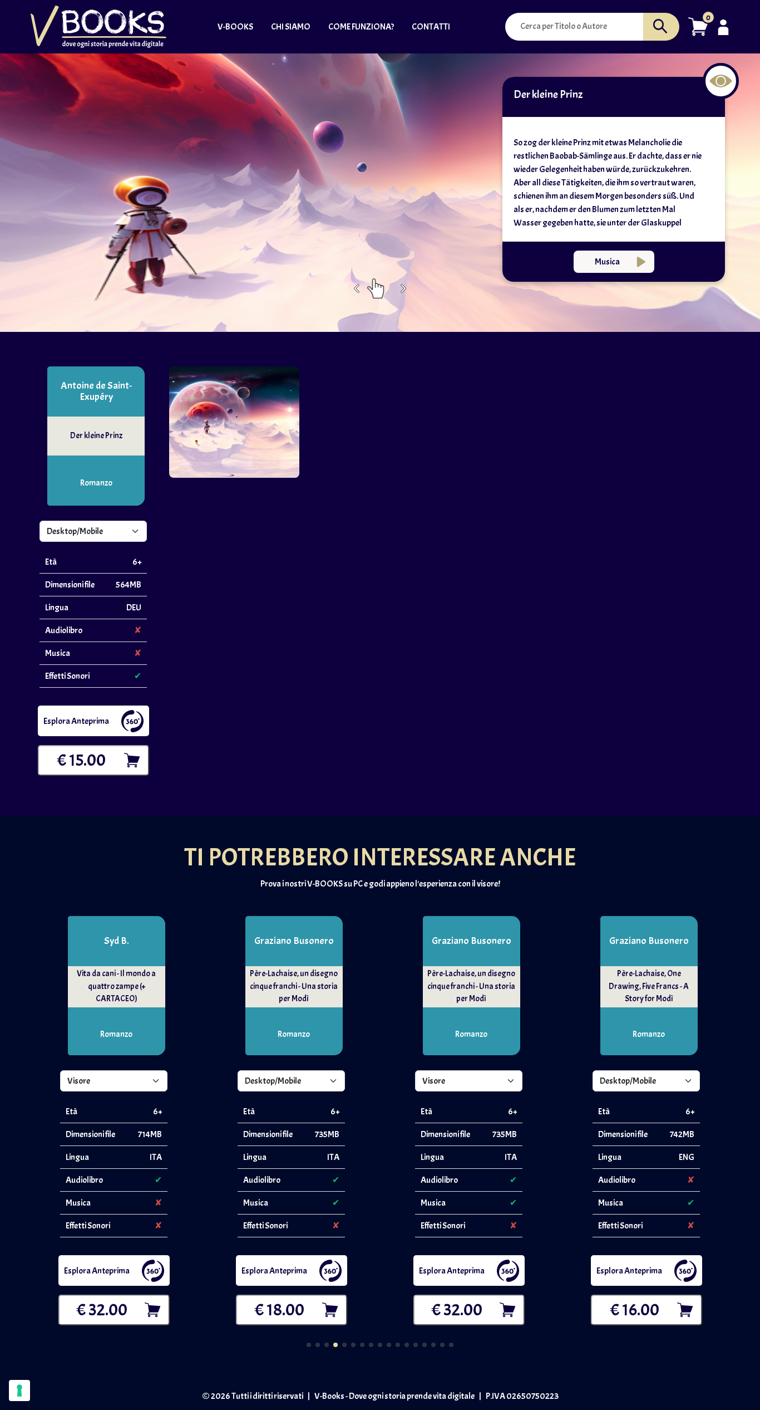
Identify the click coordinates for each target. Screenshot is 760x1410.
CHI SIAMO (290, 26)
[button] (698, 24)
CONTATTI (431, 26)
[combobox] (578, 26)
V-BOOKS (235, 26)
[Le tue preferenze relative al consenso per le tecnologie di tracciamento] (19, 1390)
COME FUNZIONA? (361, 26)
